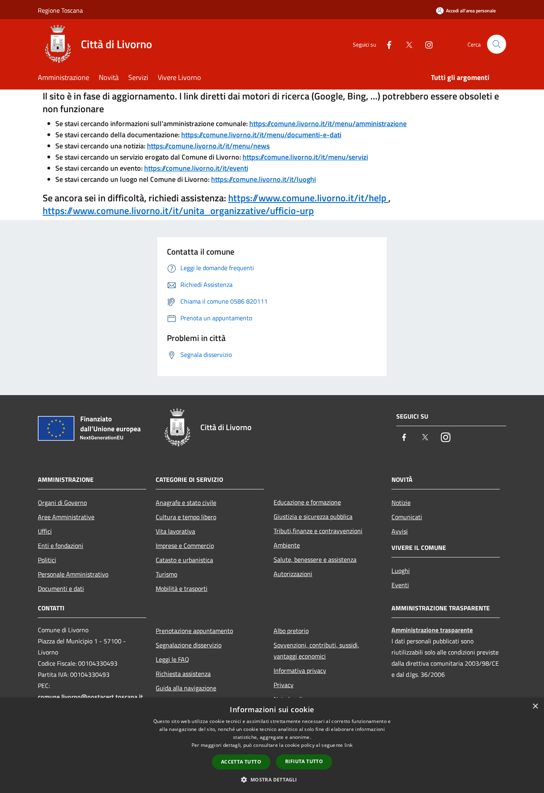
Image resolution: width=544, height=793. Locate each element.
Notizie (401, 502)
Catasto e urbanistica (184, 560)
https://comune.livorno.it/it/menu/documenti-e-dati (261, 134)
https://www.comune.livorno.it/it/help (308, 198)
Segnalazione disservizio (188, 645)
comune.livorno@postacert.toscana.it (90, 696)
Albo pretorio (291, 630)
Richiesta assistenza (183, 673)
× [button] (535, 706)
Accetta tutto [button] (241, 761)
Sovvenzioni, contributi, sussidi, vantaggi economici (316, 650)
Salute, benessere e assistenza (315, 559)
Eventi (400, 585)
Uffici (45, 531)
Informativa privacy (300, 670)
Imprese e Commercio (185, 545)
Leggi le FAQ (172, 659)
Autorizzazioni (293, 574)
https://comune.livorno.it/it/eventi (196, 168)
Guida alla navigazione (186, 688)
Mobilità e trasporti (181, 588)
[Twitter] (406, 44)
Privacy (284, 685)
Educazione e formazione (307, 502)
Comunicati (406, 517)
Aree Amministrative (66, 517)
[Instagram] (426, 44)
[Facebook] (386, 44)
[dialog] (272, 745)
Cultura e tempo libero (186, 517)
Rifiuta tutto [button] (304, 761)
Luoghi (400, 570)
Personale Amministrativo (73, 574)
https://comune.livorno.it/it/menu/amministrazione (328, 123)
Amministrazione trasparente (432, 630)
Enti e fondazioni (60, 545)
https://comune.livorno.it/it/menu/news (208, 145)
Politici (47, 560)
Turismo (166, 574)
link (348, 745)
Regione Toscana (60, 10)
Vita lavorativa (175, 531)
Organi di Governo (62, 502)
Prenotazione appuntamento (194, 630)
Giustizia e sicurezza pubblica (313, 516)
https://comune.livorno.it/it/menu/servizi (305, 157)
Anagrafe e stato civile (186, 502)
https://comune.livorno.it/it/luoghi (263, 179)
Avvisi (399, 531)
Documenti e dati (61, 588)
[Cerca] (496, 44)
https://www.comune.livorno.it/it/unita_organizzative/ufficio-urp (178, 210)
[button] (272, 779)
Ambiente (287, 545)
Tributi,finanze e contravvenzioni (318, 531)
